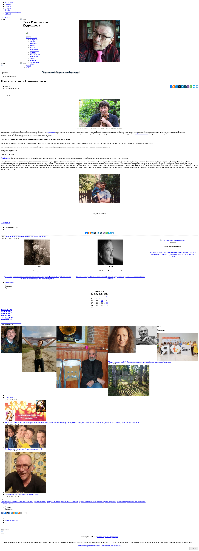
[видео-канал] (2, 67)
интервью (33, 43)
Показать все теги (7, 503)
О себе (7, 10)
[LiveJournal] (185, 86)
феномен (33, 41)
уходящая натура (11, 236)
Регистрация (9, 282)
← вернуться (5, 223)
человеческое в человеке (137, 502)
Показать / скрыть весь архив (11, 323)
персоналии (34, 56)
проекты (33, 45)
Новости (8, 6)
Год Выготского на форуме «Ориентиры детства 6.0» (24, 449)
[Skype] (194, 86)
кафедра (33, 58)
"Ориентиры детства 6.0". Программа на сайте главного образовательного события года (139, 362)
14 (102, 301)
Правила (8, 14)
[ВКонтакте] (171, 86)
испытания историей (70, 502)
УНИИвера (29, 502)
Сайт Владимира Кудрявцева (107, 537)
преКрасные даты (93, 502)
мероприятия (34, 62)
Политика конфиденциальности (88, 546)
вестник (33, 53)
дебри (32, 64)
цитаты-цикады (122, 502)
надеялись (51, 132)
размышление (35, 54)
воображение (34, 40)
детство (32, 47)
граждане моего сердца (38, 236)
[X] (179, 86)
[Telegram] (197, 86)
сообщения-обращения (108, 502)
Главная (8, 4)
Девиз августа (10, 397)
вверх (194, 548)
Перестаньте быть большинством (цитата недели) (22, 494)
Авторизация (5, 17)
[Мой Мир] (176, 86)
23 (107, 303)
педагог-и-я (83, 502)
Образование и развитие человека (13, 502)
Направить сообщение (13, 12)
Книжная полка (31, 38)
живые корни (34, 51)
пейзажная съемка (141, 134)
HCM (28, 67)
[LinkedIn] (182, 86)
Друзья (28, 66)
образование (34, 60)
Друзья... (8, 8)
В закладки (9, 2)
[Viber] (188, 86)
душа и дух (34, 49)
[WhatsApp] (191, 86)
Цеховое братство (23, 236)
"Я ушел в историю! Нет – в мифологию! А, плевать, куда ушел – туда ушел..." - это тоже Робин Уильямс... (110, 278)
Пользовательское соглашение (111, 546)
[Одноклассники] (173, 86)
